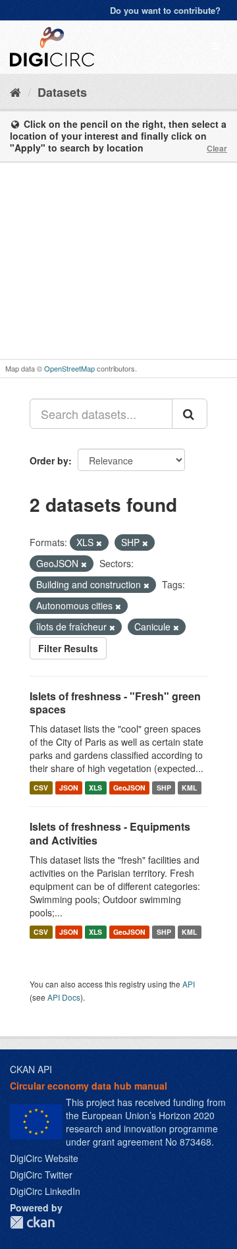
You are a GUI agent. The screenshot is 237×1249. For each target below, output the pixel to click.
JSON (68, 787)
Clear (217, 148)
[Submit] (189, 414)
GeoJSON (129, 787)
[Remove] (99, 543)
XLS (95, 787)
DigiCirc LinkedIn (45, 1191)
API (188, 983)
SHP (164, 787)
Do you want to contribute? (165, 10)
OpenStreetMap (69, 368)
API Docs (63, 997)
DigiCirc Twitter (41, 1174)
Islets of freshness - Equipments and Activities (110, 833)
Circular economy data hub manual (88, 1085)
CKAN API (31, 1069)
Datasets (62, 92)
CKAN (32, 1222)
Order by (49, 460)
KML (189, 787)
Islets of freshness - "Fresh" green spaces (115, 702)
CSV (41, 787)
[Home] (15, 91)
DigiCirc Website (44, 1158)
